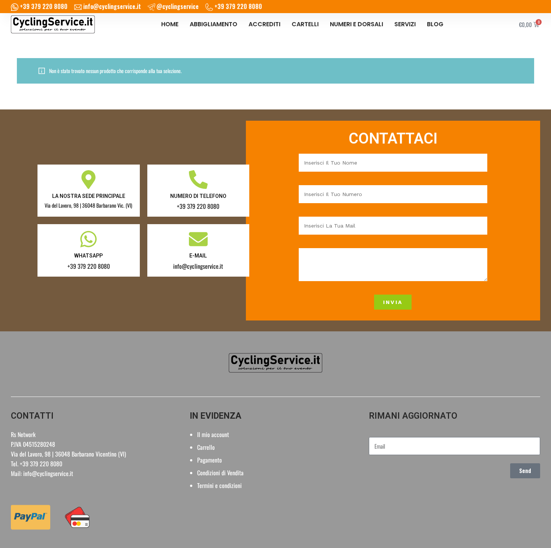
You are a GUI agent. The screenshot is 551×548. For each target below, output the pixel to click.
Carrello (206, 447)
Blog (435, 24)
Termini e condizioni (219, 485)
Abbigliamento (213, 24)
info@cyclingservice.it (48, 473)
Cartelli (305, 24)
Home (169, 24)
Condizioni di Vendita (220, 472)
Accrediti (264, 24)
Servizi (405, 24)
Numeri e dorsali (356, 24)
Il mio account (213, 434)
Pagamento (209, 459)
